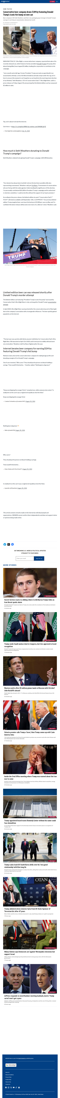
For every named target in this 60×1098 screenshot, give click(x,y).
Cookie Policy (8, 1079)
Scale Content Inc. (22, 1058)
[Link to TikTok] (16, 1088)
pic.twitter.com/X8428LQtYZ (37, 126)
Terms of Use (8, 1081)
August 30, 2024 (30, 401)
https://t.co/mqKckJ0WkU (19, 126)
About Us (7, 1072)
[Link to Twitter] (11, 1087)
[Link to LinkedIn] (19, 1088)
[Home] (5, 1)
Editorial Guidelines (9, 1074)
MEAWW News (8, 1058)
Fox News (35, 185)
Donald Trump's (42, 64)
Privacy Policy (8, 1077)
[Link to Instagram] (8, 1087)
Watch (53, 1)
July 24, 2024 (26, 131)
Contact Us (7, 1084)
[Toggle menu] (57, 1)
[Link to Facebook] (6, 1087)
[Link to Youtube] (13, 1087)
